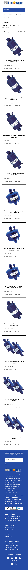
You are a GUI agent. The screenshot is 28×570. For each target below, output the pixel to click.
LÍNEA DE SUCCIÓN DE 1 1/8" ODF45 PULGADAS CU (14, 324)
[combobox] (14, 10)
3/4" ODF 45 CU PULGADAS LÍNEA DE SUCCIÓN (14, 136)
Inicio (5, 15)
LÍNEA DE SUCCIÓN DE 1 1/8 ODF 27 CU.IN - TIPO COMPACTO (14, 287)
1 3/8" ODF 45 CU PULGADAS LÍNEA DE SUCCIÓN (14, 61)
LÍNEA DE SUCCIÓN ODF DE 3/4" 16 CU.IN (14, 362)
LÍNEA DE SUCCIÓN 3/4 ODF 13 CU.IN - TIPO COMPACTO (14, 211)
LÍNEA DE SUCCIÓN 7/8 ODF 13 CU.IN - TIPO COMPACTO (14, 249)
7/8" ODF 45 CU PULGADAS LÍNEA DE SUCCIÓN (13, 174)
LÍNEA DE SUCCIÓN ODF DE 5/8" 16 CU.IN (14, 400)
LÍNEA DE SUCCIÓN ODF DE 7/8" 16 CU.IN (14, 437)
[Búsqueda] (23, 10)
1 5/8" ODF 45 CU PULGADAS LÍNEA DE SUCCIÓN (14, 98)
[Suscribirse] (21, 460)
